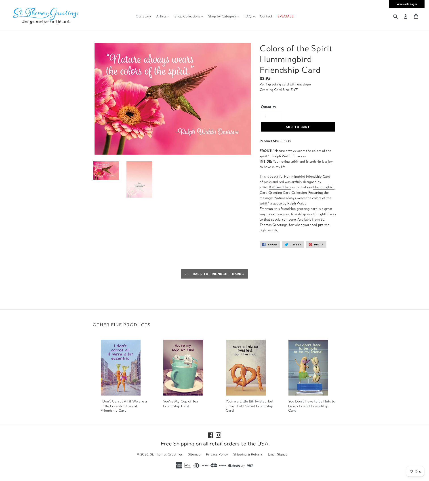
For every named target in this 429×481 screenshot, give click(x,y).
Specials (286, 16)
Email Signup (278, 454)
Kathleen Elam (280, 187)
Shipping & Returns (248, 454)
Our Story (143, 16)
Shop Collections (188, 16)
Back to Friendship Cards (218, 274)
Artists (161, 16)
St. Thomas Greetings (166, 454)
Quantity (268, 106)
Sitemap (194, 454)
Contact (266, 16)
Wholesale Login (407, 4)
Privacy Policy (217, 454)
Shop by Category (222, 16)
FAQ (248, 16)
